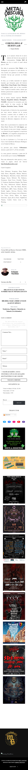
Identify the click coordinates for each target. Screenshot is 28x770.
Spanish (7, 414)
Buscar (5, 400)
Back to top (13, 766)
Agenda (4, 40)
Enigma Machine (15, 49)
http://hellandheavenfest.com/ (9, 164)
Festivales (9, 40)
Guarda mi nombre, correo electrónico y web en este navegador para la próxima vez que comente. (13, 374)
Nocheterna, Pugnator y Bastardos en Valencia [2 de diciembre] (14, 309)
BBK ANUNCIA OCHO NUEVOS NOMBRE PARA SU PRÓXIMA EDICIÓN (14, 290)
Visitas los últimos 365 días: (10, 388)
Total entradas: (6, 393)
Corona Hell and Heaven (8, 250)
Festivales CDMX (21, 250)
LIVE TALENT (5, 252)
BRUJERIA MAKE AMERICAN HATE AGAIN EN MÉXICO (14, 301)
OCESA (13, 252)
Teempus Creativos (20, 762)
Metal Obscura (22, 760)
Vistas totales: (6, 390)
